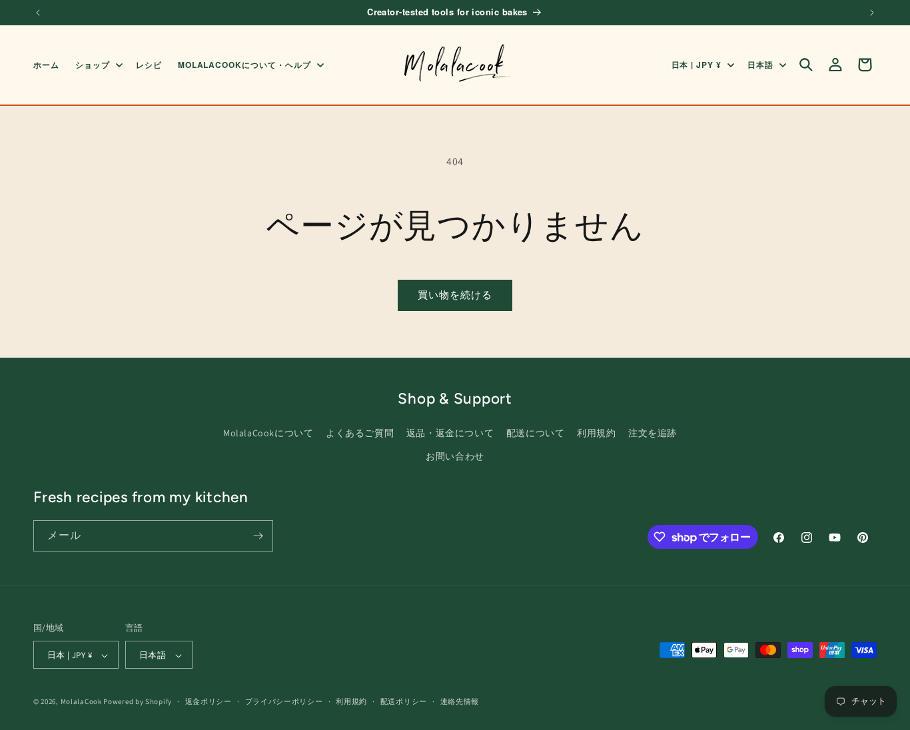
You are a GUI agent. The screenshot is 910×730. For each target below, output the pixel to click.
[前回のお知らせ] (38, 12)
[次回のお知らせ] (872, 12)
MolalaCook (81, 702)
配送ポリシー (403, 701)
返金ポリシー (208, 701)
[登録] (257, 535)
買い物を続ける (455, 294)
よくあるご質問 (360, 433)
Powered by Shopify (137, 702)
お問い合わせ (455, 456)
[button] (97, 65)
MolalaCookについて (268, 433)
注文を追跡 (652, 433)
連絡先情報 (460, 701)
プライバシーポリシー (284, 701)
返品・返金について (450, 433)
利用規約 (596, 433)
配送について (535, 433)
